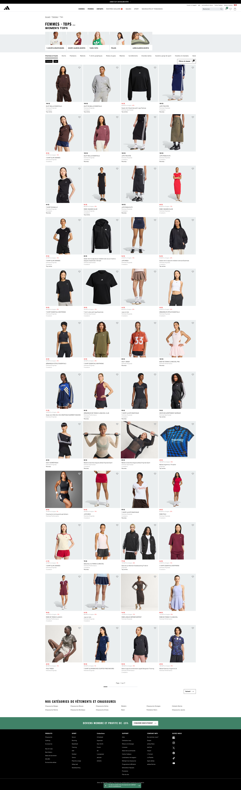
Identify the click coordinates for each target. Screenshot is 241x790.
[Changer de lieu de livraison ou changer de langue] (235, 5)
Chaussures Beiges (51, 706)
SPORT (136, 9)
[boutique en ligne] (7, 8)
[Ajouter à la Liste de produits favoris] (79, 68)
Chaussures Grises (102, 710)
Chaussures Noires (51, 710)
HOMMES (81, 9)
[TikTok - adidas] (184, 758)
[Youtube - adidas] (184, 763)
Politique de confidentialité (122, 782)
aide (199, 5)
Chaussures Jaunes (178, 710)
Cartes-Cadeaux (219, 5)
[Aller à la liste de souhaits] (230, 9)
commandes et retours (207, 5)
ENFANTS (100, 9)
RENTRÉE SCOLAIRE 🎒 (114, 9)
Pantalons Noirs (152, 710)
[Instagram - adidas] (184, 743)
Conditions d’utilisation (137, 782)
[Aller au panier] (235, 9)
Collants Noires (177, 706)
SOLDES (128, 9)
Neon (123, 710)
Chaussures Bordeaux (78, 710)
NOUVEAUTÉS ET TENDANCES (152, 9)
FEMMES (91, 9)
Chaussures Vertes (102, 706)
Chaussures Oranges (153, 706)
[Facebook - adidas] (184, 738)
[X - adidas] (184, 748)
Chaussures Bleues (77, 706)
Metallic (124, 706)
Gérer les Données (102, 782)
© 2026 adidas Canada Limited (120, 787)
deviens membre (228, 5)
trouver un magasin (192, 5)
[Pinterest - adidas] (184, 753)
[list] (120, 56)
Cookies (110, 782)
